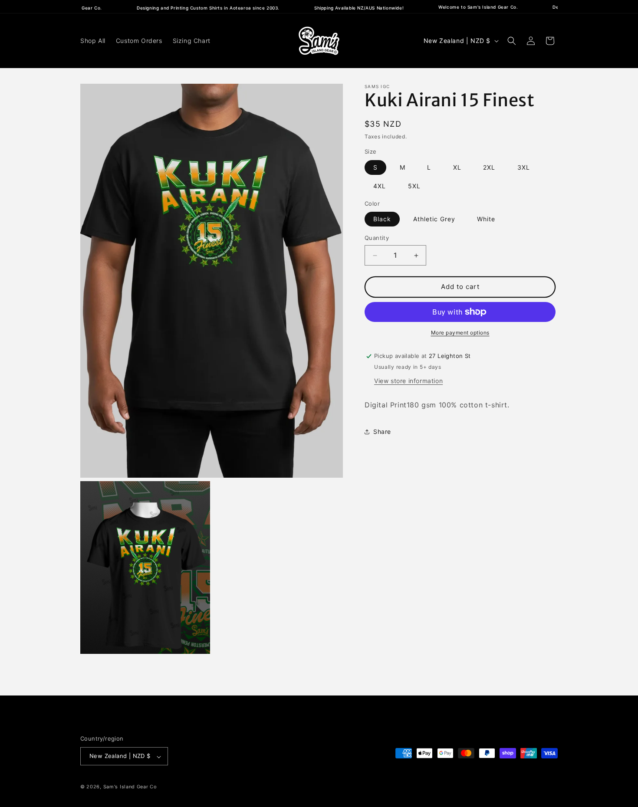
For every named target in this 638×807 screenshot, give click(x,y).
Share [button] (382, 431)
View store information (408, 380)
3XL (523, 167)
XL (457, 167)
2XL (489, 167)
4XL (379, 186)
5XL (414, 186)
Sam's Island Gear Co (130, 787)
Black (382, 219)
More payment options (460, 332)
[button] (511, 40)
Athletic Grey (434, 219)
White (486, 219)
